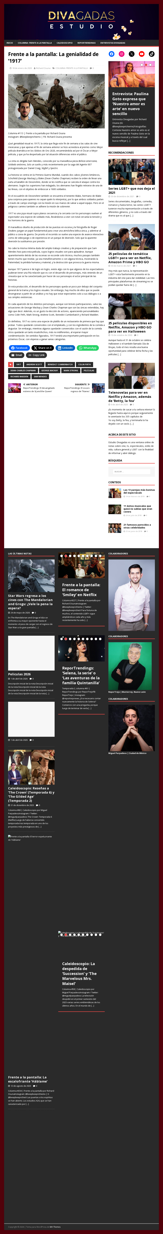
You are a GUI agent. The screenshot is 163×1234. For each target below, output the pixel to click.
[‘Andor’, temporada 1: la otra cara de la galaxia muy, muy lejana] (81, 1050)
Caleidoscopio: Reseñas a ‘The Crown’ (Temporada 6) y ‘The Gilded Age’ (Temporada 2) (31, 794)
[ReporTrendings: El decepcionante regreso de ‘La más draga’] (81, 754)
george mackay (49, 370)
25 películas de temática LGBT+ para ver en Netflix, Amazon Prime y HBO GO (130, 258)
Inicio (10, 43)
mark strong (71, 370)
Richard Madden (19, 376)
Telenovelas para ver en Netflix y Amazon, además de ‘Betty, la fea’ (129, 396)
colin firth (84, 364)
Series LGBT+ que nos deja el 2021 (131, 190)
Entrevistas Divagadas (112, 43)
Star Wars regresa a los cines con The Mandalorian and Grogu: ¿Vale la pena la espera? (30, 602)
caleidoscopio (65, 43)
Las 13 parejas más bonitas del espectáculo (139, 491)
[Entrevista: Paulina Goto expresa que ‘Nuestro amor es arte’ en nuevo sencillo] (131, 74)
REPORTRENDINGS (87, 43)
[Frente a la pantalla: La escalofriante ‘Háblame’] (31, 1071)
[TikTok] (152, 54)
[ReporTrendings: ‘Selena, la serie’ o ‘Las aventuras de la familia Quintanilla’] (81, 648)
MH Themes (55, 1227)
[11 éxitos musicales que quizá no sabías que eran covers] (114, 512)
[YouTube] (142, 54)
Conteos (114, 482)
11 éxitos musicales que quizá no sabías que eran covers (138, 508)
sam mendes (40, 376)
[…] (128, 140)
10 (100, 556)
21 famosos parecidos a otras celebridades (137, 526)
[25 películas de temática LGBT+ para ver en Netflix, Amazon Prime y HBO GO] (131, 248)
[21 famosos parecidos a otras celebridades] (114, 530)
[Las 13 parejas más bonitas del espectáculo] (114, 496)
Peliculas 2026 (19, 674)
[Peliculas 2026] (31, 668)
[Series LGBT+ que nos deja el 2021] (131, 183)
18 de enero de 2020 (22, 68)
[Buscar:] (132, 471)
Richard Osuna (43, 68)
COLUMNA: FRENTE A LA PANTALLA (35, 43)
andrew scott (34, 364)
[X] (132, 54)
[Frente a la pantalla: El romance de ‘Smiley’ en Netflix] (81, 565)
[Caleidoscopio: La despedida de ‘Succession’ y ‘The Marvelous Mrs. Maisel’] (81, 944)
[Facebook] (111, 54)
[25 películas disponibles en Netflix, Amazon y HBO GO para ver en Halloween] (131, 317)
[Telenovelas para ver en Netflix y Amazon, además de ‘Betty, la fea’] (131, 386)
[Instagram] (121, 54)
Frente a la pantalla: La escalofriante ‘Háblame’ (27, 1079)
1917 (18, 364)
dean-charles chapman (23, 370)
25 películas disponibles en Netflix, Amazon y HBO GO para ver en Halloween (130, 327)
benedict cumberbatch (60, 364)
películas (89, 370)
